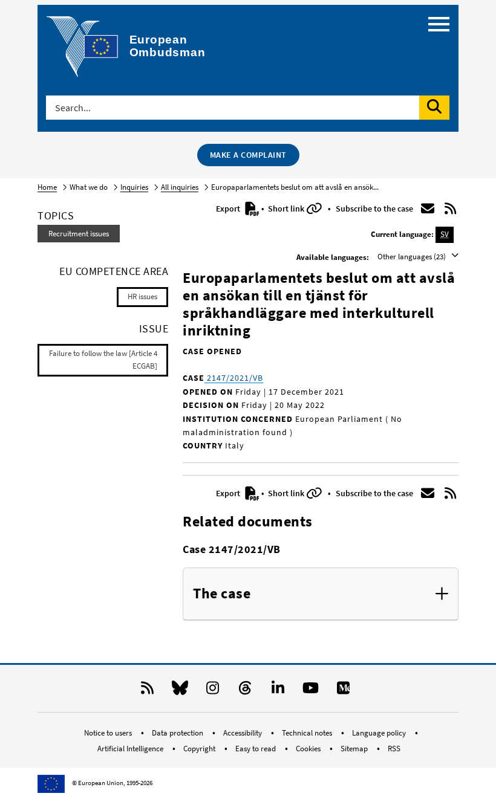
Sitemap (355, 748)
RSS (394, 748)
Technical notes (308, 733)
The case (221, 594)
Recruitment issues (78, 233)
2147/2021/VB (233, 377)
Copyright (200, 748)
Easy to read (256, 748)
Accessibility (243, 733)
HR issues (142, 296)
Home (47, 187)
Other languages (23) (412, 256)
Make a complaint (248, 154)
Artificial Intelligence (131, 748)
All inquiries (179, 187)
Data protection (178, 733)
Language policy (380, 733)
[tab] (320, 594)
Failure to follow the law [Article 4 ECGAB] (103, 359)
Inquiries (134, 187)
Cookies (309, 748)
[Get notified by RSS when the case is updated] (450, 208)
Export (229, 208)
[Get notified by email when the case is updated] (427, 208)
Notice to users (109, 733)
